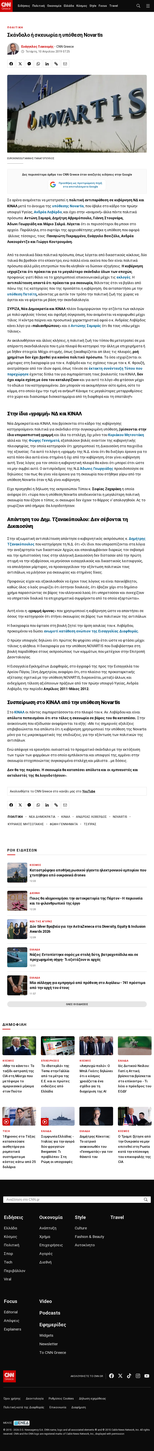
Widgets (46, 1335)
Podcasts (49, 1313)
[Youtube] (146, 1375)
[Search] (145, 1199)
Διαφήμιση (78, 1407)
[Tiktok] (129, 1375)
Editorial (11, 1312)
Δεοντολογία (35, 1398)
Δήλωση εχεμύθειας (92, 1398)
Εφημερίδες (52, 1325)
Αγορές (46, 1253)
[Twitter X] (120, 1375)
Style (92, 6)
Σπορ (8, 1253)
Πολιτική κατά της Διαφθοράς (24, 1407)
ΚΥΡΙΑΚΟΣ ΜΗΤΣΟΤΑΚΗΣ (26, 824)
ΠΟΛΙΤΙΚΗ (15, 27)
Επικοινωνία (58, 1407)
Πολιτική (38, 6)
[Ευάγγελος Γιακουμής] (13, 49)
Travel (113, 6)
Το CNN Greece (52, 1352)
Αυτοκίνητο (85, 1245)
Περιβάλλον (14, 1270)
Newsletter (48, 1344)
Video (45, 1301)
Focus (103, 6)
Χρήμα (44, 1236)
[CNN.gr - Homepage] (6, 6)
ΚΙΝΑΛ (65, 817)
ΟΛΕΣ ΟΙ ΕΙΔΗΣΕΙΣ (77, 1004)
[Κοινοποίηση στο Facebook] (11, 64)
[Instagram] (138, 1375)
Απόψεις (11, 1320)
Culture (81, 1228)
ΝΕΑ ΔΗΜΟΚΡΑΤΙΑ (42, 817)
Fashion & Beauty (89, 1236)
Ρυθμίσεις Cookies (61, 1398)
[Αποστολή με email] (65, 64)
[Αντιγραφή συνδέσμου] (56, 64)
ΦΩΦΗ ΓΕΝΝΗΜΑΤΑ (64, 824)
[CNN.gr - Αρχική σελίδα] (9, 1376)
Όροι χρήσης (12, 1398)
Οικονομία (54, 6)
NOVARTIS (120, 817)
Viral (7, 1279)
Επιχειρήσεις (51, 1245)
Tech (8, 1262)
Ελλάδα (69, 6)
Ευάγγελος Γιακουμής (37, 46)
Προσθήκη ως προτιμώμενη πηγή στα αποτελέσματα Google (80, 184)
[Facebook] (111, 1375)
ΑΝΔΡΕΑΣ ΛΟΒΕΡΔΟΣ (91, 817)
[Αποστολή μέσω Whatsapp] (38, 64)
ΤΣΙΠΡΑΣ (90, 824)
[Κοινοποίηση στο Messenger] (29, 64)
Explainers (12, 1329)
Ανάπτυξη (47, 1228)
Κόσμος (81, 6)
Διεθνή (45, 1262)
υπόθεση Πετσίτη (22, 294)
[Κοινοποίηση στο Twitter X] (20, 64)
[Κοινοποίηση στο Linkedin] (47, 64)
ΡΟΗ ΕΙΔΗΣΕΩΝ (22, 850)
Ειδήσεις (24, 6)
